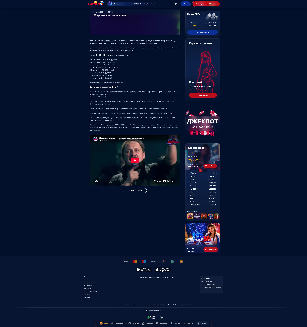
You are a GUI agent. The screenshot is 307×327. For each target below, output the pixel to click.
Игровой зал (88, 285)
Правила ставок (138, 305)
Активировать (203, 32)
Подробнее (210, 166)
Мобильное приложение (181, 305)
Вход (186, 4)
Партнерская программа (155, 305)
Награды (87, 297)
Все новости (136, 190)
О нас (86, 277)
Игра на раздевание (91, 291)
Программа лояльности (92, 283)
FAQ (168, 305)
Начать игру (203, 95)
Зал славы (87, 288)
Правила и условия (123, 305)
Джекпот (87, 294)
